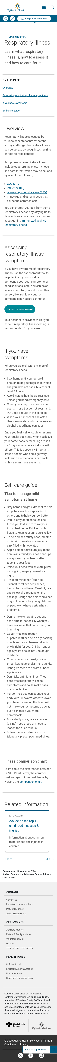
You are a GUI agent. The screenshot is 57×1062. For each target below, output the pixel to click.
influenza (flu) (15, 188)
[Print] (5, 18)
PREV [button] (8, 859)
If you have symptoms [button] (15, 103)
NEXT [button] (48, 859)
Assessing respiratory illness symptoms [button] (25, 95)
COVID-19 (13, 183)
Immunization (18, 37)
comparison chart (30, 781)
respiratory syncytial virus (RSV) (27, 192)
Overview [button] (8, 87)
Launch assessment (20, 309)
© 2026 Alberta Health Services (22, 1040)
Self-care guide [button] (11, 110)
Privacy (24, 1044)
